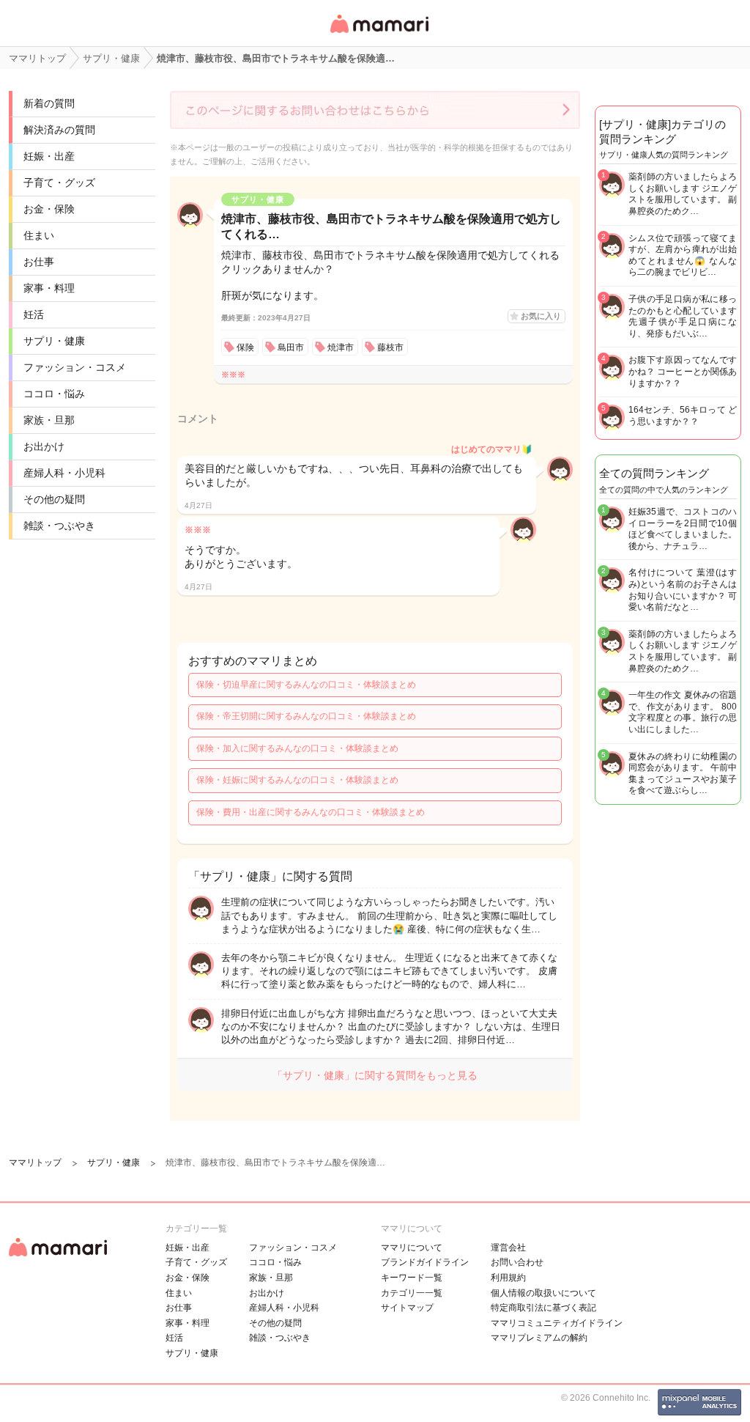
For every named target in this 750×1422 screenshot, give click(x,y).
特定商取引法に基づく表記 (543, 1308)
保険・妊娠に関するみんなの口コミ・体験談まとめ (297, 780)
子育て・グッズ (59, 182)
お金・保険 (49, 209)
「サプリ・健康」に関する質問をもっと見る (375, 1075)
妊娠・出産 (49, 156)
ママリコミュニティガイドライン (557, 1323)
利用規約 (508, 1277)
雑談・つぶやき (59, 525)
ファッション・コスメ (74, 367)
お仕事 (38, 262)
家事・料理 (49, 288)
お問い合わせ (517, 1262)
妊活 (33, 314)
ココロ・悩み (54, 393)
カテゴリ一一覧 (411, 1293)
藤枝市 (390, 347)
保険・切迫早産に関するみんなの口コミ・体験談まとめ (306, 684)
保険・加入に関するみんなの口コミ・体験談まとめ (297, 748)
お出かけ (43, 446)
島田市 (291, 347)
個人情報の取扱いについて (543, 1293)
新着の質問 (49, 103)
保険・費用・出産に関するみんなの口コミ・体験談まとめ (310, 812)
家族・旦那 (49, 420)
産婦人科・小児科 (64, 473)
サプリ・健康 (54, 341)
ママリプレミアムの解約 (539, 1338)
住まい (38, 235)
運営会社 (508, 1247)
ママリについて (411, 1247)
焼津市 (340, 347)
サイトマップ (407, 1308)
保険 (245, 347)
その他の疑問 (54, 499)
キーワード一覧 (411, 1277)
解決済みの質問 (59, 130)
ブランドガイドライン (425, 1262)
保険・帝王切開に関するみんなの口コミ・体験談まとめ (306, 716)
